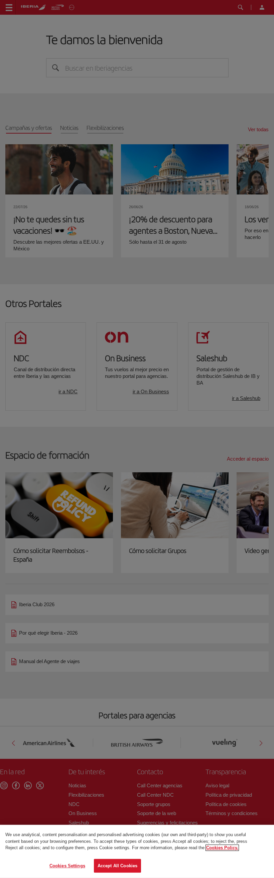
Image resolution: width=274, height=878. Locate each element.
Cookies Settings (67, 865)
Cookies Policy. (222, 847)
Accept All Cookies (117, 865)
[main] (137, 851)
